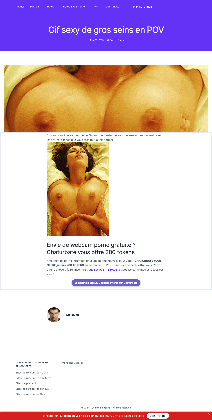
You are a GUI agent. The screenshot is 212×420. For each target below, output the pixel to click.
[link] (209, 414)
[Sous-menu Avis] (99, 6)
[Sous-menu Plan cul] (41, 6)
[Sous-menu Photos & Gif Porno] (86, 6)
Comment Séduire (101, 407)
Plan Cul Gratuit (142, 6)
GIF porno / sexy (115, 40)
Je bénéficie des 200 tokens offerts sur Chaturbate (106, 282)
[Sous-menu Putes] (55, 6)
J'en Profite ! (158, 415)
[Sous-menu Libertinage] (120, 6)
